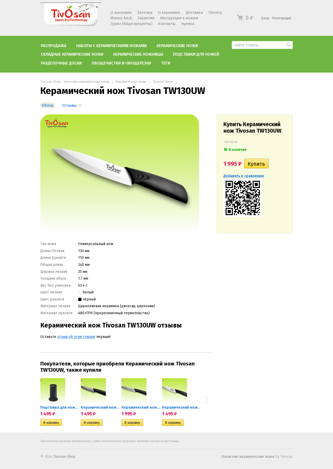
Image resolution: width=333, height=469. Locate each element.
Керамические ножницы (138, 54)
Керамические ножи (177, 45)
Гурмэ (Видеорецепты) (131, 23)
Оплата (215, 12)
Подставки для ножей (196, 54)
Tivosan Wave (163, 81)
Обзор (47, 105)
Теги (165, 63)
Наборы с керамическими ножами (111, 45)
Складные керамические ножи (72, 54)
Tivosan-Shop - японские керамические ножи (74, 81)
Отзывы (69, 105)
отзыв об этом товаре (76, 337)
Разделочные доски (61, 63)
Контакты (167, 23)
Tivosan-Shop (64, 456)
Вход (265, 18)
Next (207, 400)
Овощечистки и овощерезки (121, 63)
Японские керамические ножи (248, 456)
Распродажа (53, 45)
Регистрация (281, 18)
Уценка (187, 23)
